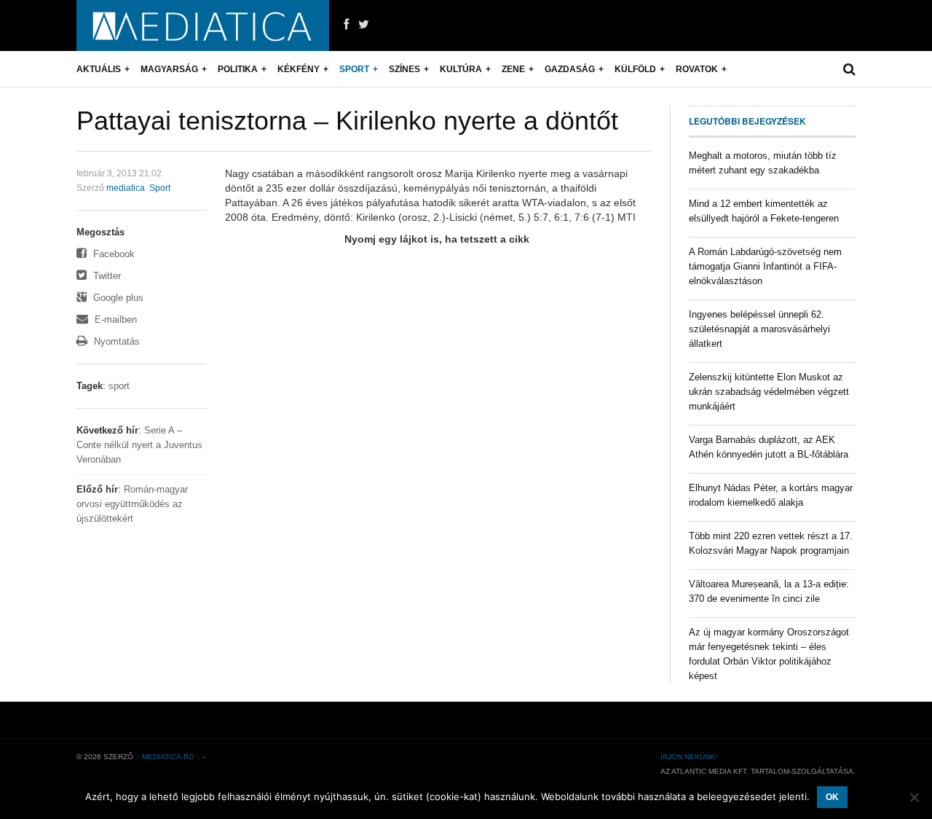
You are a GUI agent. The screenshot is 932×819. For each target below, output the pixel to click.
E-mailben (114, 319)
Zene (513, 69)
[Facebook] (346, 25)
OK (832, 797)
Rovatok (697, 69)
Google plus (116, 297)
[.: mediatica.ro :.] (203, 25)
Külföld (635, 69)
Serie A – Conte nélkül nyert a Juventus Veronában (139, 445)
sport (119, 385)
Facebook (112, 253)
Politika (238, 69)
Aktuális (98, 69)
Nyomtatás (115, 341)
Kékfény (298, 69)
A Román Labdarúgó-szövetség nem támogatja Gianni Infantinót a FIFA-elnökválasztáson (765, 266)
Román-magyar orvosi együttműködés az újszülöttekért (132, 504)
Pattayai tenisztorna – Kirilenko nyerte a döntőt (347, 121)
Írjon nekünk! (688, 757)
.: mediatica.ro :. (168, 757)
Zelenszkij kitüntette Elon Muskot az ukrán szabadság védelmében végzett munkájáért (769, 392)
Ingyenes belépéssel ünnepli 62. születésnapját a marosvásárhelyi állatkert (759, 329)
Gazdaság (570, 69)
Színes (404, 69)
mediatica (125, 188)
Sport (354, 69)
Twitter (105, 275)
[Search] (849, 69)
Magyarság (169, 69)
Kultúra (461, 69)
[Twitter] (363, 25)
